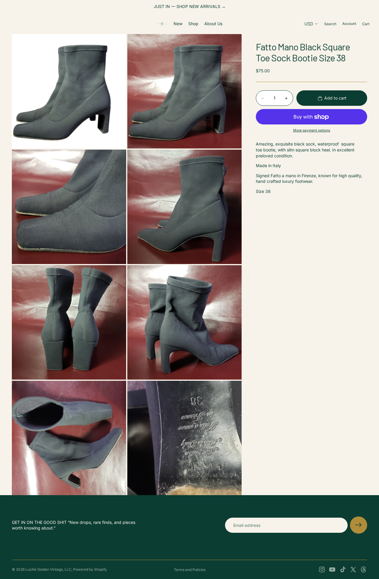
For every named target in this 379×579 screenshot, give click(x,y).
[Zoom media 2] (184, 91)
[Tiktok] (342, 569)
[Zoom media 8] (184, 438)
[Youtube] (332, 569)
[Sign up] (358, 525)
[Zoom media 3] (69, 207)
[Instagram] (321, 569)
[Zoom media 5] (69, 322)
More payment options (311, 130)
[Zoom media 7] (69, 438)
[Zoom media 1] (69, 91)
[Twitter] (353, 569)
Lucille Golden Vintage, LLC (48, 569)
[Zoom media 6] (184, 322)
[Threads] (363, 569)
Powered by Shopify (90, 569)
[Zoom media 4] (184, 207)
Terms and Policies (189, 569)
